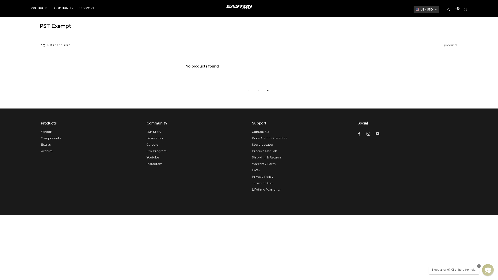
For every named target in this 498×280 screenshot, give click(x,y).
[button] (488, 270)
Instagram (154, 164)
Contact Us (260, 131)
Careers (152, 144)
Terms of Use (262, 183)
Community (64, 8)
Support (87, 8)
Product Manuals (264, 151)
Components (51, 138)
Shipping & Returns (267, 157)
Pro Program (156, 151)
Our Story (153, 131)
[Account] (448, 9)
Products (39, 8)
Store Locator (263, 144)
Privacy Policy (262, 176)
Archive (47, 151)
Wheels (46, 131)
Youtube (152, 157)
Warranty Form (264, 164)
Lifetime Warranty (266, 189)
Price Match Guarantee (270, 138)
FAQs (256, 170)
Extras (46, 144)
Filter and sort (58, 45)
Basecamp (154, 138)
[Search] (465, 9)
